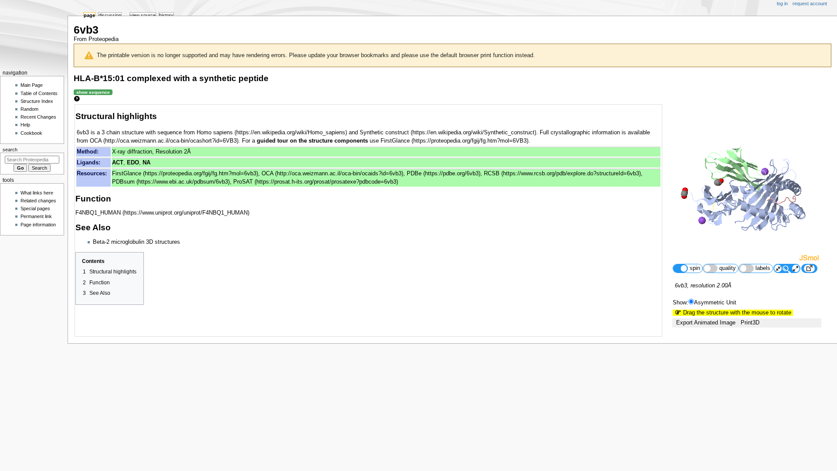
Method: (88, 152)
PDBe (414, 174)
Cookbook (31, 133)
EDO (133, 163)
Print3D (750, 323)
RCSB (492, 174)
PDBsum (123, 182)
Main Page (31, 85)
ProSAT (243, 182)
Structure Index (36, 101)
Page (89, 15)
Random (29, 109)
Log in (782, 3)
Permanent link (36, 216)
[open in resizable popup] (809, 268)
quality (727, 268)
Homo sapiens (215, 133)
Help (25, 124)
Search (10, 149)
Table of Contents (39, 93)
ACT (117, 163)
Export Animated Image (705, 323)
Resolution (169, 152)
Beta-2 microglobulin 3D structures (136, 242)
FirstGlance (395, 141)
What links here (36, 192)
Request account (810, 3)
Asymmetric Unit (715, 303)
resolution (703, 286)
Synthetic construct (384, 133)
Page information (38, 224)
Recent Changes (38, 116)
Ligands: (88, 163)
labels (762, 268)
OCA (96, 141)
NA (146, 163)
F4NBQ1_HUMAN (98, 213)
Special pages (35, 208)
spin (695, 268)
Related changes (38, 200)
